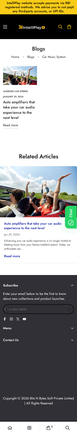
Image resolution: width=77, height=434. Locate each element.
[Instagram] (11, 319)
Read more (10, 125)
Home (15, 57)
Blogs (30, 57)
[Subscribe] (69, 309)
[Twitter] (18, 319)
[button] (69, 27)
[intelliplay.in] (31, 26)
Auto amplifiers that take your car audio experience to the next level (19, 109)
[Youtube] (24, 319)
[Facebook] (4, 319)
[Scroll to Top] (70, 412)
